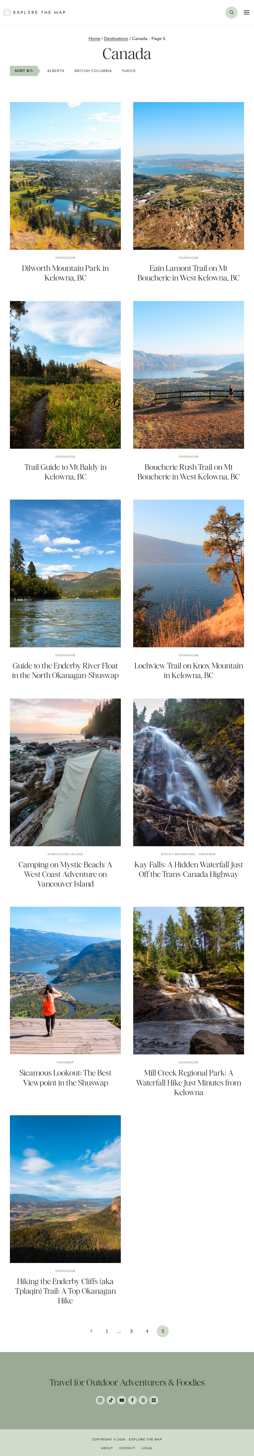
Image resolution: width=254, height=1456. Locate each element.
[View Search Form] (232, 13)
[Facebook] (132, 1400)
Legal (147, 1448)
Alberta (56, 71)
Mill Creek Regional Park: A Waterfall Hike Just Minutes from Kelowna (188, 1082)
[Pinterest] (153, 1400)
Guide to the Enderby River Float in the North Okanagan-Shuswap (65, 670)
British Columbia (93, 71)
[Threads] (142, 1400)
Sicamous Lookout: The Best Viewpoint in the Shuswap (66, 1077)
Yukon (129, 71)
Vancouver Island (65, 854)
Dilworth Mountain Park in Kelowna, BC (65, 272)
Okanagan (65, 257)
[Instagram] (100, 1400)
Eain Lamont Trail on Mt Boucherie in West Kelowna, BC (189, 272)
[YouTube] (121, 1400)
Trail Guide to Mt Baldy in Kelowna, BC (65, 471)
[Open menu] (246, 12)
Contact (127, 1448)
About (107, 1448)
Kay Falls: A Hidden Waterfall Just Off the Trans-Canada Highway (188, 869)
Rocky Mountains (178, 854)
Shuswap (207, 854)
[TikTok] (111, 1400)
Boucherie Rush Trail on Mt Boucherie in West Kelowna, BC (189, 471)
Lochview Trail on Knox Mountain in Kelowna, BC (188, 670)
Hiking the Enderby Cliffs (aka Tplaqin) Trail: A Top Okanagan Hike (65, 1291)
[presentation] (65, 176)
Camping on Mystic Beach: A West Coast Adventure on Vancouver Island (65, 874)
